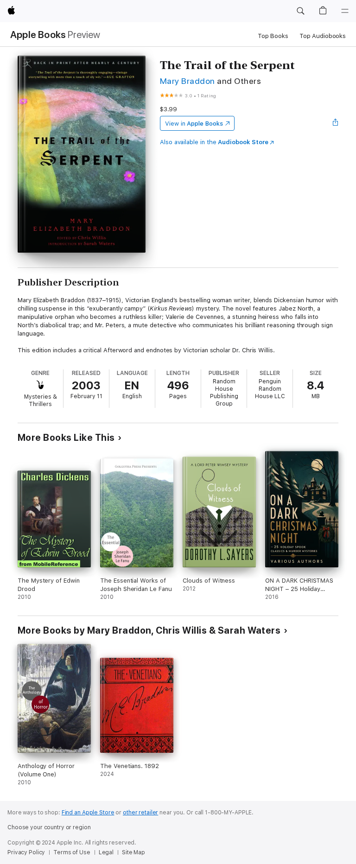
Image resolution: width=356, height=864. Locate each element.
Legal (106, 852)
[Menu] (345, 11)
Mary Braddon (187, 81)
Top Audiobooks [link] (322, 35)
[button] (300, 11)
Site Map (133, 852)
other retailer (140, 812)
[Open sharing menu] (335, 123)
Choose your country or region (49, 827)
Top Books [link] (273, 35)
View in (194, 123)
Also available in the (214, 142)
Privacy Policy (26, 852)
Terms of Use (71, 852)
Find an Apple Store (88, 812)
